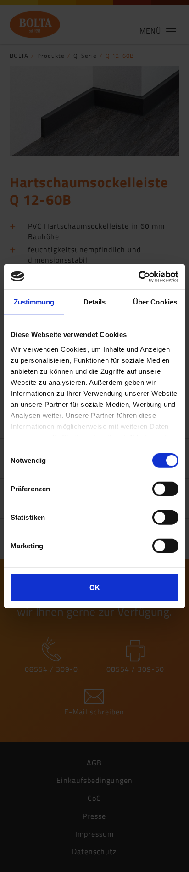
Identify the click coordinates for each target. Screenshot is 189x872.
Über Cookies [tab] (155, 302)
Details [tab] (94, 302)
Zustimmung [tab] (34, 302)
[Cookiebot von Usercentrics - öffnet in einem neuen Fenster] (138, 276)
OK (94, 587)
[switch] (165, 489)
